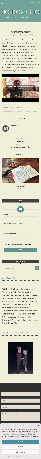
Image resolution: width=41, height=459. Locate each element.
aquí (32, 52)
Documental (26, 295)
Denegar (20, 447)
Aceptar (20, 441)
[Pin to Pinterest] (22, 119)
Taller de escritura (26, 320)
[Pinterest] (34, 3)
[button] (38, 426)
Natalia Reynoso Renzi (9, 314)
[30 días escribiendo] (20, 170)
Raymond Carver (12, 317)
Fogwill (23, 298)
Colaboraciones (27, 292)
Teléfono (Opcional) (10, 234)
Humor (31, 301)
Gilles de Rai (30, 298)
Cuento (12, 295)
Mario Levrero (33, 311)
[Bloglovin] (36, 3)
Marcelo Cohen (23, 311)
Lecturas (24, 305)
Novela (18, 314)
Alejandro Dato (7, 107)
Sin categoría (16, 320)
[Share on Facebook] (18, 119)
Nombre (6, 214)
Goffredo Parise (6, 301)
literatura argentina (8, 308)
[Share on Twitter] (20, 119)
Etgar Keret (17, 298)
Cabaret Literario (7, 292)
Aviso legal (30, 456)
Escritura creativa (7, 298)
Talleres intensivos (7, 323)
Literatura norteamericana (10, 311)
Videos (35, 111)
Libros (20, 111)
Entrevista (34, 295)
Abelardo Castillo (7, 289)
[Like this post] (16, 119)
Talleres (35, 320)
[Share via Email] (24, 119)
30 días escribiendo (20, 186)
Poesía (24, 314)
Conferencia (5, 295)
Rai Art (4, 317)
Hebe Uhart (25, 301)
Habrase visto (16, 301)
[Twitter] (29, 3)
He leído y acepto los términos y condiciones (18, 245)
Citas (19, 292)
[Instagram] (32, 3)
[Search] (39, 3)
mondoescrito (18, 35)
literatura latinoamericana (23, 308)
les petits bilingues (9, 111)
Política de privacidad (22, 456)
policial (27, 111)
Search (37, 268)
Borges (33, 289)
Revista (28, 317)
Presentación (31, 314)
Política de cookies (12, 456)
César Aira (18, 295)
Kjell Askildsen (6, 305)
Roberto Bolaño (6, 320)
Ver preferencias (20, 452)
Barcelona (27, 289)
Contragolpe (19, 107)
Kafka (36, 301)
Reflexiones (21, 317)
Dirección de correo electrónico (13, 224)
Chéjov (15, 292)
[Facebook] (27, 3)
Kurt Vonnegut (16, 305)
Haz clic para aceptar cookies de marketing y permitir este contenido (20, 88)
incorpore (13, 40)
